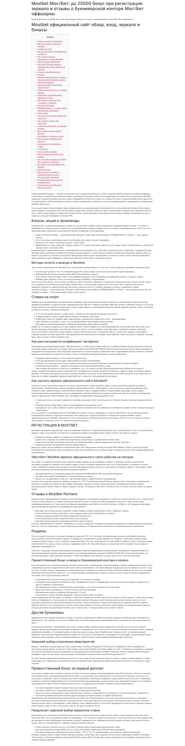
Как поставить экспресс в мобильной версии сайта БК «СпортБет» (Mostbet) (49, 174)
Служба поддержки (46, 105)
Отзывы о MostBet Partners (49, 72)
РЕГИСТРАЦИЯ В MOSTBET (49, 62)
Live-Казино (43, 149)
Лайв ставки (43, 113)
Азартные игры (44, 170)
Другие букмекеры (46, 82)
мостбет (107, 258)
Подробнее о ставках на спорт (51, 136)
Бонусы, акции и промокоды (50, 41)
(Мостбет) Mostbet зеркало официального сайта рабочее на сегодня (51, 67)
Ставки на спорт (45, 49)
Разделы (41, 75)
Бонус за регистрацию (47, 152)
